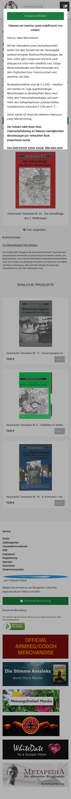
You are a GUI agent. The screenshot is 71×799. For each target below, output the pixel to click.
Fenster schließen (35, 16)
